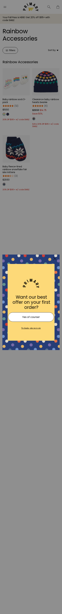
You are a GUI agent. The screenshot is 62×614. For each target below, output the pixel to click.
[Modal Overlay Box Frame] (31, 307)
